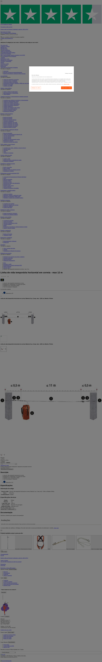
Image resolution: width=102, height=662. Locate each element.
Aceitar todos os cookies (66, 87)
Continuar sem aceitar (68, 73)
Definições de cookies (36, 87)
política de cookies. (67, 84)
